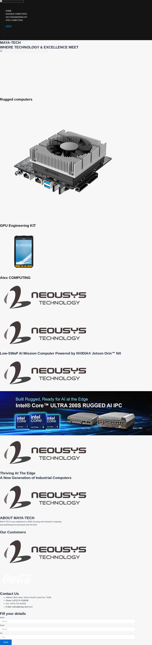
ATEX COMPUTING (14, 20)
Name (2, 617)
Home (8, 11)
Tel (1, 633)
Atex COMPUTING (15, 278)
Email (2, 625)
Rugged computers (16, 14)
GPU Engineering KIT (16, 17)
